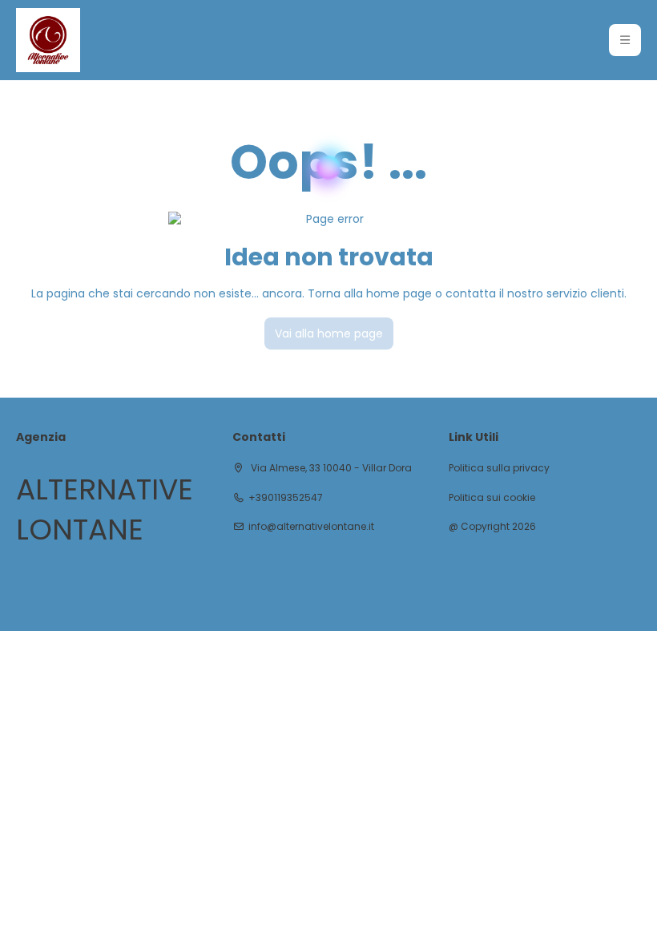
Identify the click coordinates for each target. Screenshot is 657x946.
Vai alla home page (329, 333)
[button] (625, 40)
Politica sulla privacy (499, 468)
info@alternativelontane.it (311, 526)
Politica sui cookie (492, 497)
